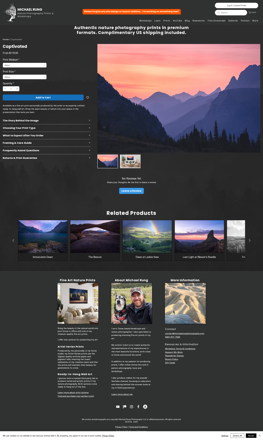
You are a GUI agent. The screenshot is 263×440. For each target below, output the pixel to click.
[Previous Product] (13, 240)
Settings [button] (224, 435)
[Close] (259, 435)
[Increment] (17, 88)
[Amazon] (145, 407)
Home (6, 39)
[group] (131, 240)
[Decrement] (5, 88)
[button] (254, 12)
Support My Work (174, 352)
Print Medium (11, 59)
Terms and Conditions (138, 426)
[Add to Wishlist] (88, 97)
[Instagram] (131, 407)
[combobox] (25, 65)
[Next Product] (249, 240)
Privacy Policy (121, 426)
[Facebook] (138, 407)
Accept (251, 435)
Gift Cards (170, 362)
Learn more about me (122, 394)
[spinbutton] (11, 88)
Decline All (237, 435)
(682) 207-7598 (172, 336)
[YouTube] (118, 407)
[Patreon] (125, 407)
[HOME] (29, 13)
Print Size (9, 71)
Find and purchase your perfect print (76, 396)
